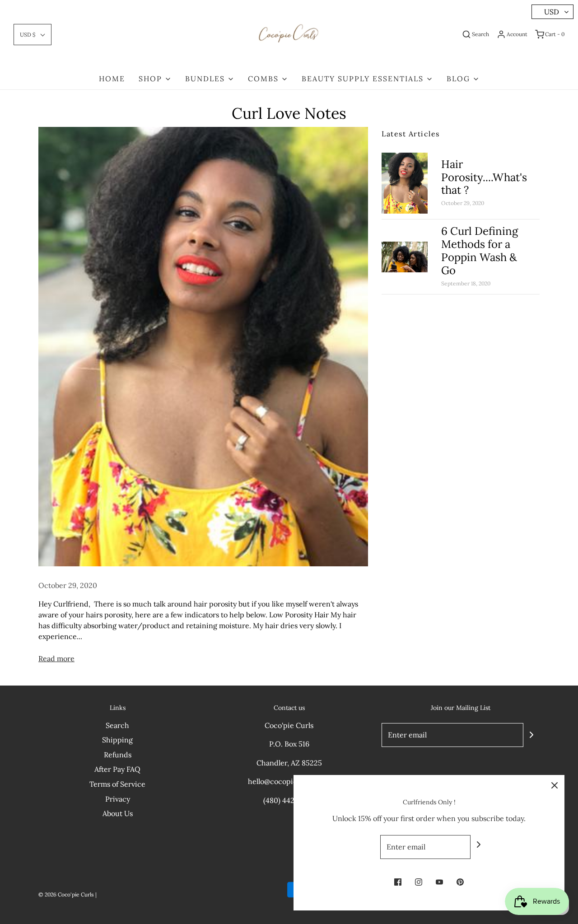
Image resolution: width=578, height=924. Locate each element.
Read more (56, 658)
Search (117, 725)
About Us (118, 813)
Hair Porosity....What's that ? (484, 177)
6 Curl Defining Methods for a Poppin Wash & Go (479, 250)
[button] (32, 34)
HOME (112, 78)
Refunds (117, 754)
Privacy (117, 798)
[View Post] (203, 346)
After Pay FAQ (117, 769)
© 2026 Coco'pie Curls (66, 894)
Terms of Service (117, 784)
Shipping (117, 739)
